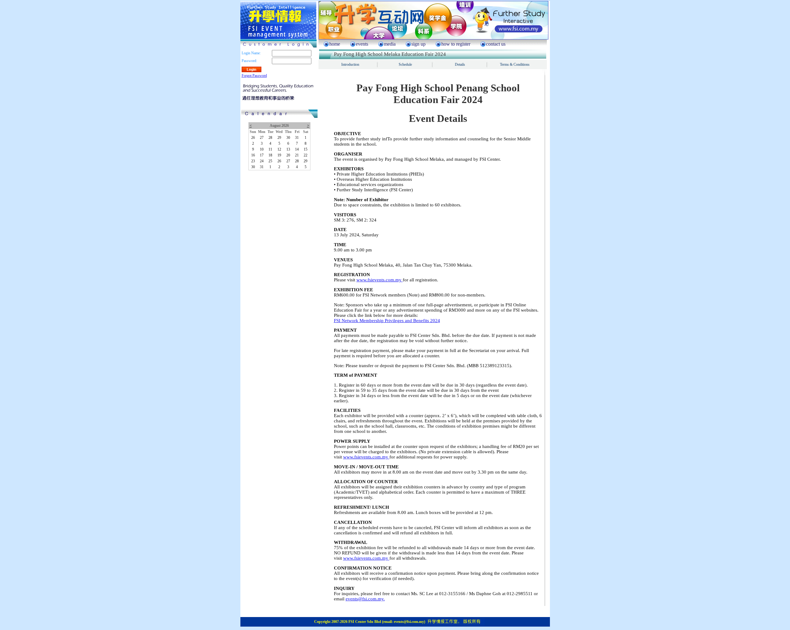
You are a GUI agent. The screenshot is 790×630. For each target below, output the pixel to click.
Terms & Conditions (515, 64)
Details (460, 64)
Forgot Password (254, 75)
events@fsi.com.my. (365, 598)
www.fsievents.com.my (379, 279)
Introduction (350, 64)
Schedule (405, 64)
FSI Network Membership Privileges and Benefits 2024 (387, 320)
